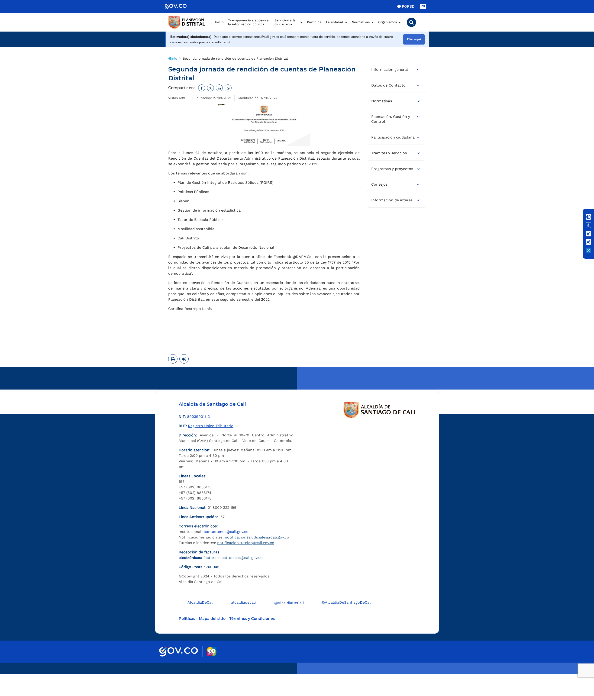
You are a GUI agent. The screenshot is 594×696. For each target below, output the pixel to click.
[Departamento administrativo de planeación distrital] (186, 22)
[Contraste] (588, 217)
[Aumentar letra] (588, 242)
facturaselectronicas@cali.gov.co (233, 557)
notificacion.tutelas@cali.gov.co (245, 543)
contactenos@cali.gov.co (226, 531)
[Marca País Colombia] (212, 651)
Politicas (187, 618)
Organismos (387, 22)
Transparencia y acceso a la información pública (248, 22)
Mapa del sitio (212, 618)
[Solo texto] (588, 225)
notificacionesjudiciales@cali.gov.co (257, 537)
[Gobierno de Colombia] (180, 6)
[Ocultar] (588, 250)
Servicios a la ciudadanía (285, 22)
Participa (314, 22)
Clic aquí (414, 39)
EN (423, 6)
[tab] (396, 70)
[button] (411, 22)
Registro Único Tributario (210, 426)
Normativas (361, 22)
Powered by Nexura (577, 671)
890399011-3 (198, 416)
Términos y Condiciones (252, 618)
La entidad (334, 22)
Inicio (219, 22)
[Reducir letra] (588, 233)
